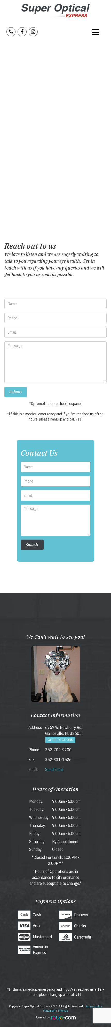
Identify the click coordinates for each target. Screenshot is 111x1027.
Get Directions (60, 739)
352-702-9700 (58, 749)
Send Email (54, 769)
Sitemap (63, 1010)
